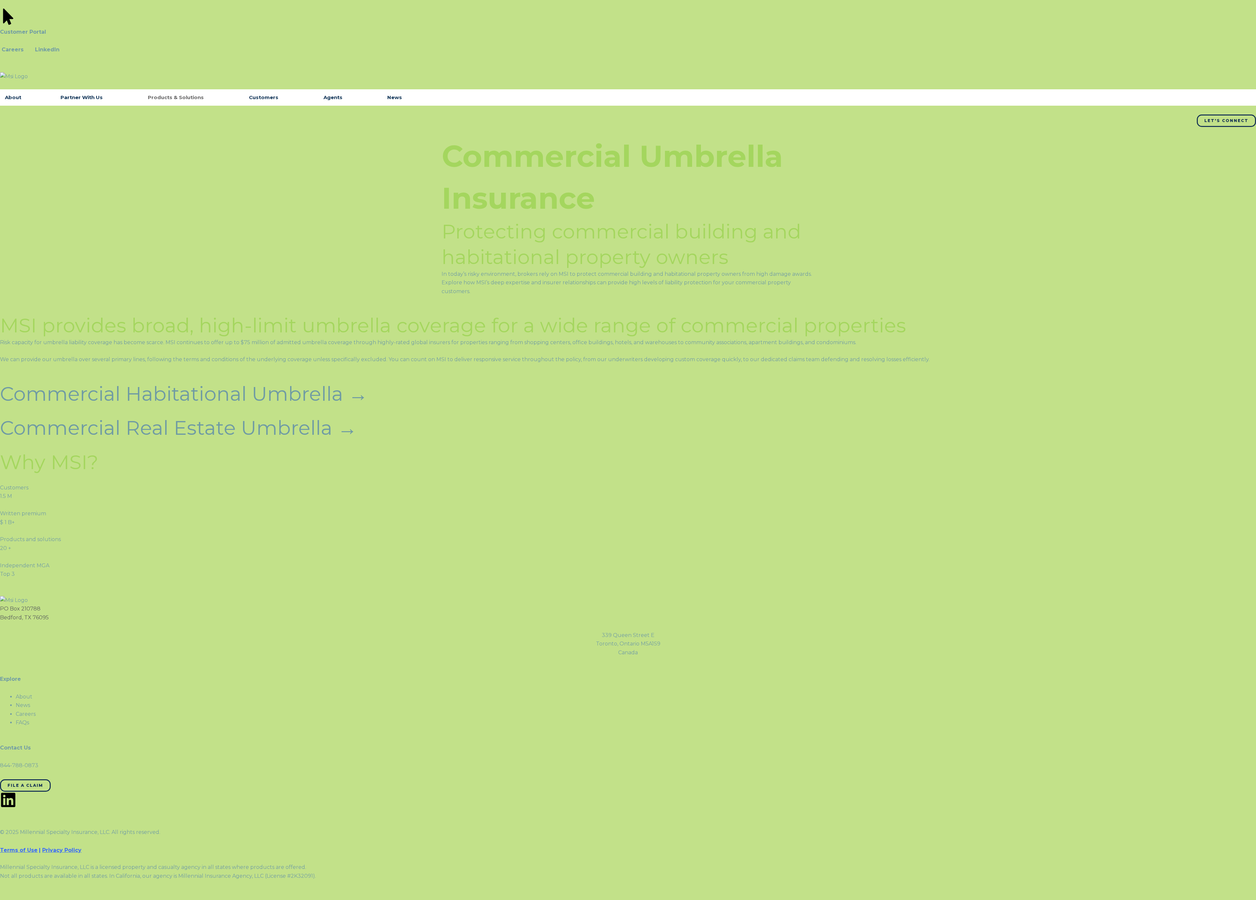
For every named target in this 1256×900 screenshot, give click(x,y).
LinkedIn (47, 49)
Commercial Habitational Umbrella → (184, 394)
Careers (13, 49)
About (13, 97)
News (394, 97)
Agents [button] (332, 97)
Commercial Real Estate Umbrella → (178, 428)
